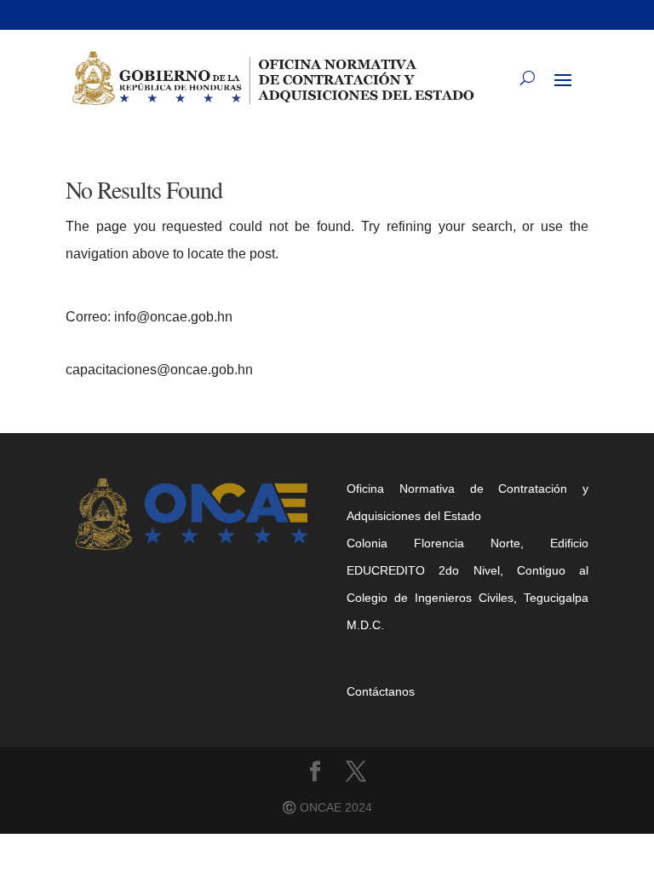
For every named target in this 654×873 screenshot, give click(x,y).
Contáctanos (381, 691)
